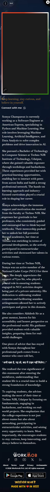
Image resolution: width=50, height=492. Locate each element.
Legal (21, 465)
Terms (14, 465)
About (5, 465)
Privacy (30, 465)
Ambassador (41, 465)
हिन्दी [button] (11, 3)
